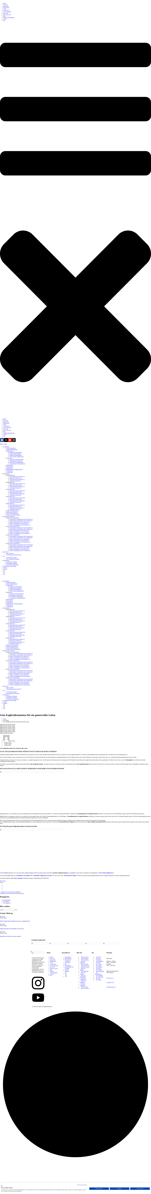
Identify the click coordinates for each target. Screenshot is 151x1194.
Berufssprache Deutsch (12, 512)
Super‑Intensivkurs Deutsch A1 (17, 476)
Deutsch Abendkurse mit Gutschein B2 (19, 549)
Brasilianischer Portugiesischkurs (14, 469)
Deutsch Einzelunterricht (12, 510)
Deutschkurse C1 (10, 503)
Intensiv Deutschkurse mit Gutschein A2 (19, 530)
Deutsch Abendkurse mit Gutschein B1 (19, 540)
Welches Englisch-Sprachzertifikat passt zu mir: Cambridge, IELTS (15, 921)
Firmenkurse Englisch (11, 563)
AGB (4, 9)
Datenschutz (6, 7)
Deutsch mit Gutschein (8, 516)
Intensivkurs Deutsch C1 (15, 506)
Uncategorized (6, 903)
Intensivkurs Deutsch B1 (15, 492)
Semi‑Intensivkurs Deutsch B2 (17, 500)
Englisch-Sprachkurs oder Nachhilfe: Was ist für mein (12, 928)
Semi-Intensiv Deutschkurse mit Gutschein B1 (20, 537)
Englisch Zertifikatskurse (15, 455)
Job (4, 20)
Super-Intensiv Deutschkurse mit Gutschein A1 (21, 519)
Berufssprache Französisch (16, 461)
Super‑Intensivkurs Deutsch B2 (17, 498)
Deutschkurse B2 (10, 496)
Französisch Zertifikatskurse (16, 462)
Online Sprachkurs (11, 448)
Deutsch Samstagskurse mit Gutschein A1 (19, 525)
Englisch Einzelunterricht (15, 452)
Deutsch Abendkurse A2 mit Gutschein (19, 532)
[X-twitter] (6, 440)
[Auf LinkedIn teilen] (3, 885)
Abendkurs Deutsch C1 (15, 509)
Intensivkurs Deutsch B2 (15, 499)
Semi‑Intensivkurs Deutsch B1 (17, 493)
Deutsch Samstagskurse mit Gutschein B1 (19, 542)
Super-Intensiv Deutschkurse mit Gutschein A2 (21, 527)
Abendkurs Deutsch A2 (15, 488)
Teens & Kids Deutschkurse (13, 515)
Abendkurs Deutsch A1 (15, 481)
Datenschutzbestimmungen (82, 1184)
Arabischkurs (9, 472)
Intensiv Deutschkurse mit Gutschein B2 (19, 547)
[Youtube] (10, 440)
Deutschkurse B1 (10, 489)
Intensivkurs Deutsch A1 (15, 478)
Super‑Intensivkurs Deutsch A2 (17, 483)
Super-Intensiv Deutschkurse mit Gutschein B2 (21, 545)
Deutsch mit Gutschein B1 (12, 535)
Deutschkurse (6, 473)
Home (4, 3)
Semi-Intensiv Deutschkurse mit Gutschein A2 (20, 529)
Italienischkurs (9, 465)
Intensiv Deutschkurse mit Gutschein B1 (19, 539)
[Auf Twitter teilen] (3, 888)
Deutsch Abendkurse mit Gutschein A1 (19, 523)
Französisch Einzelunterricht (16, 459)
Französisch (9, 458)
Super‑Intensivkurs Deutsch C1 (17, 505)
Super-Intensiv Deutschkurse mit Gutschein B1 (21, 536)
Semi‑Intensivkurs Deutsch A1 (17, 479)
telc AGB (5, 13)
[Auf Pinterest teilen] (3, 889)
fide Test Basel (10, 553)
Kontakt (5, 569)
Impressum (6, 6)
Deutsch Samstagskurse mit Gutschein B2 (19, 550)
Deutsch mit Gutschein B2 (12, 543)
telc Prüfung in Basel (11, 557)
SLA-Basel (3, 881)
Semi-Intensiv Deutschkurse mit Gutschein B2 (20, 546)
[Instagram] (14, 440)
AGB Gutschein (7, 12)
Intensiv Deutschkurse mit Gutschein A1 (19, 522)
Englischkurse (9, 451)
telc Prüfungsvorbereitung (12, 559)
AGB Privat (6, 10)
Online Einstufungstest (8, 17)
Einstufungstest (7, 900)
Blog (4, 16)
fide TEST (5, 552)
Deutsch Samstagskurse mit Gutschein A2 (19, 533)
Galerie (5, 19)
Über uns (5, 4)
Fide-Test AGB (7, 14)
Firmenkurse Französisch (12, 564)
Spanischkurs (9, 468)
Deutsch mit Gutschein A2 (12, 526)
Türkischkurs (9, 471)
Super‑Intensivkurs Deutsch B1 (17, 491)
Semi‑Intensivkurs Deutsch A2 (17, 486)
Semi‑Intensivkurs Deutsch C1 (17, 508)
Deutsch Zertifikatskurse (12, 513)
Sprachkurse (6, 446)
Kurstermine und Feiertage (9, 566)
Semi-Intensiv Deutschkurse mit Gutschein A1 (20, 520)
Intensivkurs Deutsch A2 (15, 485)
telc (4, 556)
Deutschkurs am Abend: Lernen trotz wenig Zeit (10, 936)
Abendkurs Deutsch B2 (15, 502)
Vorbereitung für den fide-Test (13, 554)
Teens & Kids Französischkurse (17, 463)
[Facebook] (2, 440)
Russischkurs (9, 466)
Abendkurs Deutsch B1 (15, 495)
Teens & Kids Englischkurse (16, 456)
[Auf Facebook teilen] (3, 886)
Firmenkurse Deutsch (11, 562)
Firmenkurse (6, 560)
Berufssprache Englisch (15, 454)
